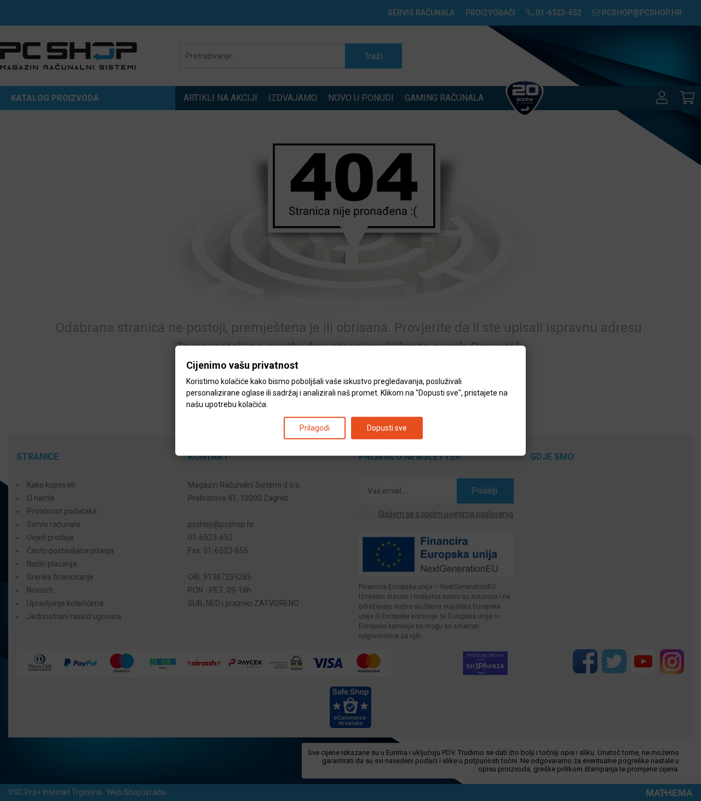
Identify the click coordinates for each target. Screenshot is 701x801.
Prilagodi (315, 427)
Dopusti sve (387, 427)
